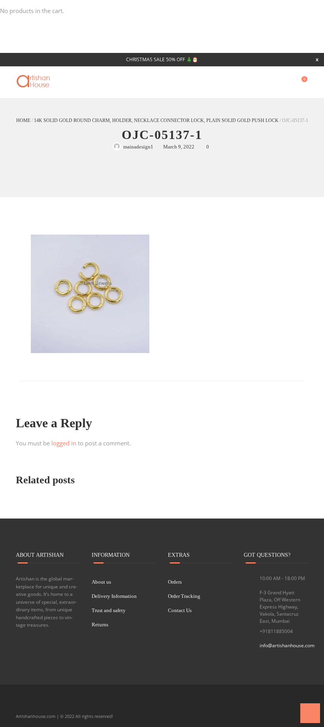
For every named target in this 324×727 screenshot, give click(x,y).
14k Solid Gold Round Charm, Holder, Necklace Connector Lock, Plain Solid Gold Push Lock (156, 120)
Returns (100, 624)
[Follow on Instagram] (63, 703)
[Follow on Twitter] (36, 703)
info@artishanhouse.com (287, 645)
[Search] (285, 82)
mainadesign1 (138, 147)
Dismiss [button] (317, 59)
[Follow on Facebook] (22, 703)
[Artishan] (34, 81)
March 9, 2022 (178, 147)
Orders (175, 582)
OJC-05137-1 (162, 135)
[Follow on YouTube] (49, 703)
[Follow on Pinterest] (76, 703)
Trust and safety (109, 610)
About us (101, 582)
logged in (63, 443)
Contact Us (180, 610)
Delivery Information (114, 596)
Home (23, 120)
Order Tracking (184, 596)
